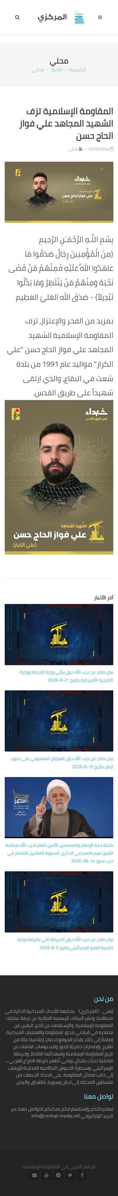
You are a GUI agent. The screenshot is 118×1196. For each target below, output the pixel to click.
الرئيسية (77, 69)
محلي (38, 69)
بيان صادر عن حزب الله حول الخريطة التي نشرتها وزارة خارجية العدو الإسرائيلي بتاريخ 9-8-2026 (65, 943)
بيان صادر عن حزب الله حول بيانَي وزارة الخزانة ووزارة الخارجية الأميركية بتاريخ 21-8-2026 (66, 676)
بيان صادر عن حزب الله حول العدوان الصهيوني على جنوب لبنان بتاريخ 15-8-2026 (61, 762)
